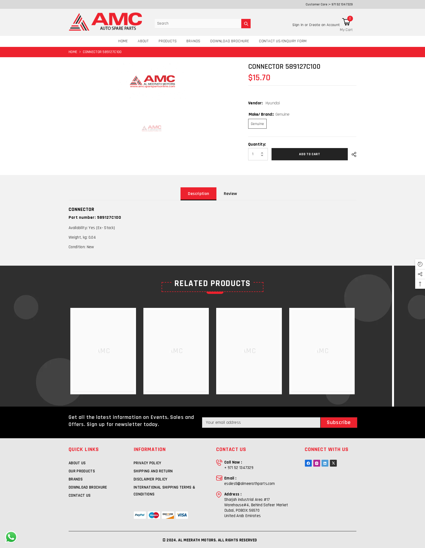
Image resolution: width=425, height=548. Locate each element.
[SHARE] (352, 154)
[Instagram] (316, 463)
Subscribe (339, 422)
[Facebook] (308, 463)
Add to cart (309, 154)
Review (230, 193)
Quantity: (257, 144)
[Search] (203, 23)
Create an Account (324, 24)
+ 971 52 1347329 (341, 4)
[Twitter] (333, 463)
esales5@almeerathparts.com (249, 483)
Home (73, 52)
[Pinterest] (325, 463)
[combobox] (198, 23)
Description (198, 193)
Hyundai (273, 103)
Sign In (298, 24)
